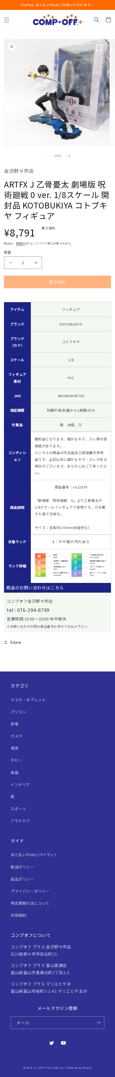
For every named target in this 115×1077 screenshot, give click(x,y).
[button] (7, 20)
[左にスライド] (46, 156)
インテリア (20, 784)
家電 (14, 723)
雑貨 (14, 748)
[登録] (98, 1022)
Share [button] (15, 642)
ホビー (16, 760)
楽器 (14, 772)
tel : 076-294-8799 (28, 609)
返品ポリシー (22, 879)
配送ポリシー (22, 867)
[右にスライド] (69, 156)
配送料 (20, 243)
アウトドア (20, 820)
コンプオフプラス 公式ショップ (50, 1067)
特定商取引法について (30, 903)
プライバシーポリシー (30, 891)
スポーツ (18, 808)
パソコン (18, 711)
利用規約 (18, 915)
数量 (7, 252)
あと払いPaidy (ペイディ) (33, 854)
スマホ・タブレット (28, 699)
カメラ (16, 736)
